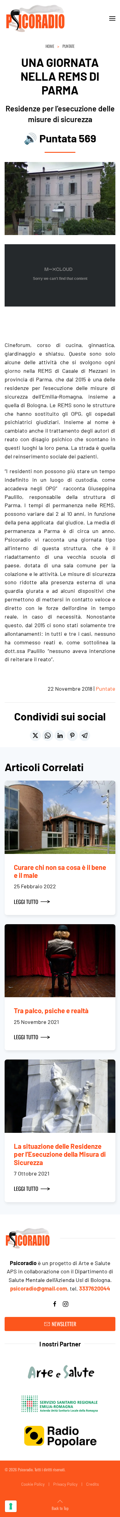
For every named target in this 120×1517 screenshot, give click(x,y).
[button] (112, 18)
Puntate (105, 688)
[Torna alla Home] (35, 18)
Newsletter (64, 1324)
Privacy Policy (65, 1484)
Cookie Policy (33, 1484)
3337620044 (94, 1288)
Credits (92, 1484)
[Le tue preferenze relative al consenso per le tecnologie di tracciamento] (11, 1506)
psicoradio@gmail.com (38, 1288)
